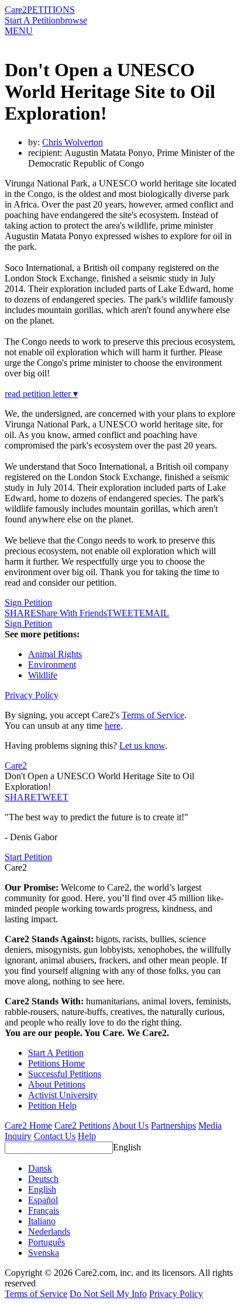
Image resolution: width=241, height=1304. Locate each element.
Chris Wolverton (72, 142)
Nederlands (49, 1232)
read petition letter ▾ (41, 394)
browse (73, 20)
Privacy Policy (31, 695)
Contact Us (54, 1136)
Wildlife (42, 675)
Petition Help (52, 1106)
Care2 (16, 10)
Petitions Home (56, 1063)
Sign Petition (28, 602)
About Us (130, 1125)
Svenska (43, 1253)
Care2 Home (28, 1125)
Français (43, 1210)
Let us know (142, 746)
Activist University (63, 1095)
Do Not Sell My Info (108, 1294)
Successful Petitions (64, 1074)
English (127, 1147)
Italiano (42, 1221)
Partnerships (173, 1125)
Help (87, 1136)
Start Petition (28, 857)
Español (43, 1200)
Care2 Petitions (82, 1125)
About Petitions (56, 1084)
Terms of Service (153, 715)
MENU (19, 31)
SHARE (20, 797)
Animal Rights (55, 654)
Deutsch (43, 1179)
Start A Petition (32, 20)
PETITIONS (51, 10)
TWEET (123, 613)
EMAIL (154, 613)
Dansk (40, 1168)
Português (46, 1242)
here (112, 726)
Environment (52, 665)
